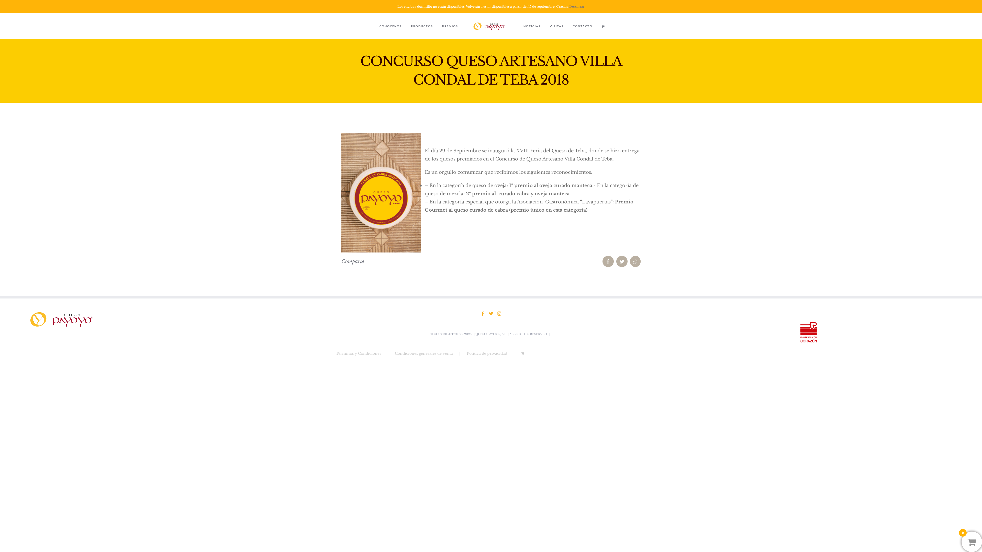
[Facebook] (483, 314)
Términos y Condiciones (358, 353)
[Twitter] (491, 314)
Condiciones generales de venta (424, 353)
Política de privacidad (487, 353)
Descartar (577, 6)
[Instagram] (499, 314)
